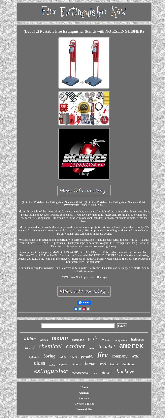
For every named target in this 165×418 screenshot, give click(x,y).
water (106, 339)
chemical (50, 346)
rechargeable (80, 372)
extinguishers (121, 340)
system (34, 356)
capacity (63, 364)
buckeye (125, 371)
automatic (78, 339)
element (106, 372)
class (39, 362)
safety (63, 356)
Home (84, 387)
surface (52, 365)
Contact (84, 398)
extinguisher (51, 370)
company (120, 356)
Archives (84, 392)
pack (93, 338)
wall (135, 355)
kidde (30, 338)
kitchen (44, 339)
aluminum (128, 364)
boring (49, 355)
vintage (76, 364)
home (90, 363)
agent (73, 356)
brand (30, 347)
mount (60, 338)
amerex (131, 346)
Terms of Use (84, 409)
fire (102, 354)
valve (95, 373)
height (114, 364)
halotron (137, 339)
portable (87, 356)
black (91, 348)
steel (102, 364)
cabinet (75, 346)
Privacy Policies (84, 403)
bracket (106, 347)
